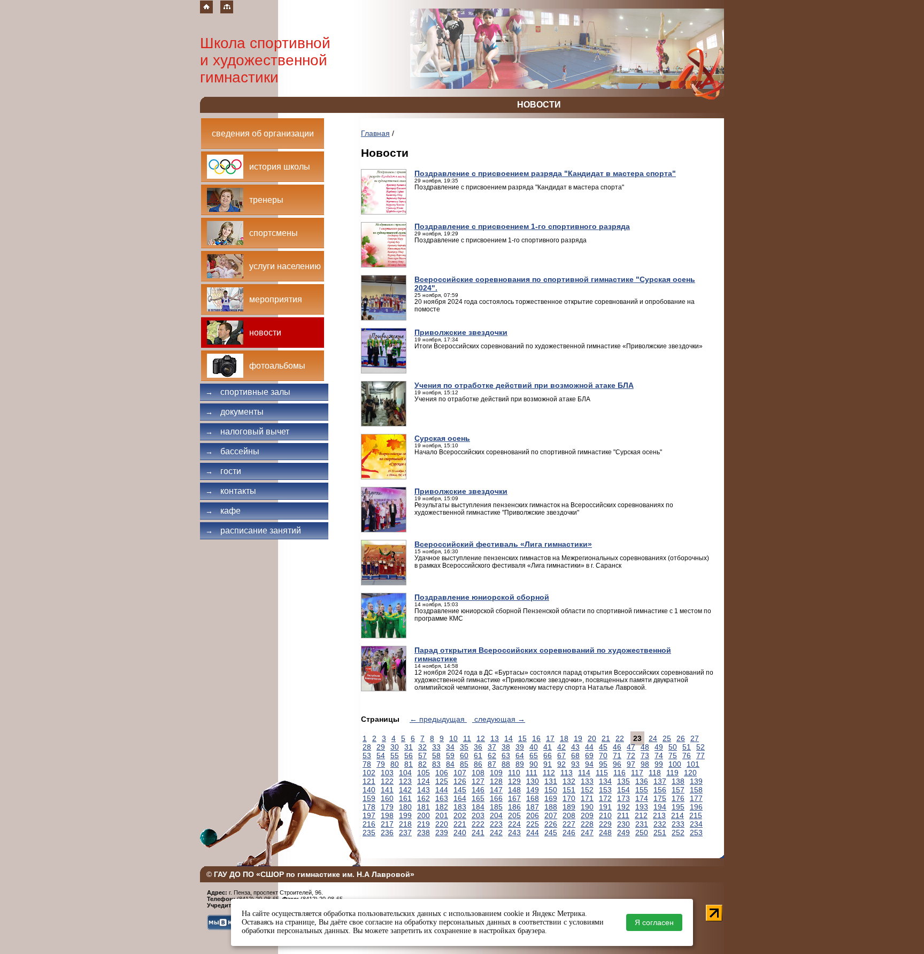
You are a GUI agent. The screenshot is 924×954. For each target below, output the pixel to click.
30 (394, 747)
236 (387, 832)
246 (569, 832)
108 (478, 772)
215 (695, 815)
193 (641, 807)
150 (550, 789)
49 (658, 747)
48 (645, 747)
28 (367, 747)
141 (387, 789)
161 (405, 798)
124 (423, 781)
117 (637, 772)
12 (480, 738)
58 (436, 755)
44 (589, 747)
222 (478, 824)
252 (678, 832)
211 (623, 815)
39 (519, 747)
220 (441, 824)
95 (603, 764)
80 (394, 764)
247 (587, 832)
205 (514, 815)
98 (645, 764)
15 (522, 738)
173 (623, 798)
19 (578, 738)
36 (478, 747)
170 (569, 798)
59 (450, 755)
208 (569, 815)
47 (631, 747)
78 (367, 764)
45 (603, 747)
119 (672, 772)
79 (380, 764)
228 (587, 824)
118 (655, 772)
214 (677, 815)
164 (459, 798)
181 (423, 807)
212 (641, 815)
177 (696, 798)
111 (531, 772)
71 (617, 755)
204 (496, 815)
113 (566, 772)
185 (496, 807)
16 (536, 738)
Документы (234, 411)
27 (694, 738)
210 (605, 815)
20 (592, 738)
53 (367, 755)
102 (369, 772)
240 (459, 832)
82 (422, 764)
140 (369, 789)
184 (478, 807)
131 (550, 781)
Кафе (223, 510)
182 (441, 807)
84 (450, 764)
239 (441, 832)
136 (641, 781)
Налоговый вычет (247, 431)
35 (464, 747)
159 (369, 798)
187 (532, 807)
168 (532, 798)
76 (686, 755)
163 (441, 798)
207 (550, 815)
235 (369, 832)
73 (645, 755)
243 (514, 832)
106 (441, 772)
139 (696, 781)
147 (496, 789)
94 (589, 764)
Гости (223, 471)
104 (405, 772)
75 (672, 755)
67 (561, 755)
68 (575, 755)
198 (387, 815)
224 (514, 824)
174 (641, 798)
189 (569, 807)
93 (575, 764)
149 (532, 789)
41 (547, 747)
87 (492, 764)
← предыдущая (438, 719)
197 (369, 815)
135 (623, 781)
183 (459, 807)
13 (494, 738)
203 (478, 815)
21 (606, 738)
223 (496, 824)
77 (700, 755)
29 (380, 747)
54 (380, 755)
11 (467, 738)
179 (387, 807)
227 (569, 824)
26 (680, 738)
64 (519, 755)
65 (533, 755)
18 (564, 738)
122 (387, 781)
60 (464, 755)
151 (569, 789)
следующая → (498, 719)
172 (605, 798)
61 (478, 755)
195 (678, 807)
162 (423, 798)
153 (605, 789)
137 (659, 781)
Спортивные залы (247, 391)
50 (672, 747)
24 (653, 738)
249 (623, 832)
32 (422, 747)
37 (492, 747)
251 (659, 832)
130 (532, 781)
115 (602, 772)
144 (441, 789)
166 (496, 798)
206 (532, 815)
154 (623, 789)
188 (550, 807)
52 (700, 747)
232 (659, 824)
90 (533, 764)
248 (605, 832)
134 (605, 781)
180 (405, 807)
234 (696, 824)
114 (584, 772)
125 (441, 781)
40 (533, 747)
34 (450, 747)
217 (387, 824)
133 (587, 781)
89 (519, 764)
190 (587, 807)
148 (514, 789)
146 (478, 789)
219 (423, 824)
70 (603, 755)
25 (667, 738)
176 (678, 798)
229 (605, 824)
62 (492, 755)
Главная (375, 133)
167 (514, 798)
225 (532, 824)
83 (436, 764)
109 (496, 772)
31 (408, 747)
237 (405, 832)
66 (547, 755)
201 (441, 815)
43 (575, 747)
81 (408, 764)
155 (641, 789)
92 (561, 764)
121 (369, 781)
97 (631, 764)
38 (506, 747)
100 (674, 764)
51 (686, 747)
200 (423, 815)
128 (496, 781)
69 (589, 755)
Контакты (230, 490)
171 (587, 798)
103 (387, 772)
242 (496, 832)
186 (514, 807)
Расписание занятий (253, 530)
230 (623, 824)
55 (394, 755)
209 (587, 815)
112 (549, 772)
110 (514, 772)
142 (405, 789)
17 (550, 738)
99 (658, 764)
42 (561, 747)
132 (569, 781)
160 (387, 798)
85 (464, 764)
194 (659, 807)
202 (459, 815)
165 (478, 798)
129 (514, 781)
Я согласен (654, 922)
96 (617, 764)
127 (478, 781)
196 (696, 807)
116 (619, 772)
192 (623, 807)
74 (658, 755)
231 (641, 824)
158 (696, 789)
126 (459, 781)
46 (617, 747)
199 (405, 815)
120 (690, 772)
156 (659, 789)
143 (423, 789)
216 (369, 824)
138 (678, 781)
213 (659, 815)
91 (547, 764)
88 (506, 764)
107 (459, 772)
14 (508, 738)
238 (423, 832)
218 (405, 824)
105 (423, 772)
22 (619, 738)
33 (436, 747)
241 (478, 832)
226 (550, 824)
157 (678, 789)
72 (631, 755)
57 (422, 755)
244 (532, 832)
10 (453, 738)
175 (659, 798)
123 (405, 781)
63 (506, 755)
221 (459, 824)
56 (408, 755)
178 (369, 807)
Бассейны (232, 451)
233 (678, 824)
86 (478, 764)
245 (550, 832)
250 (641, 832)
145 (459, 789)
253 (696, 832)
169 (550, 798)
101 (693, 764)
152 (587, 789)
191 (605, 807)
